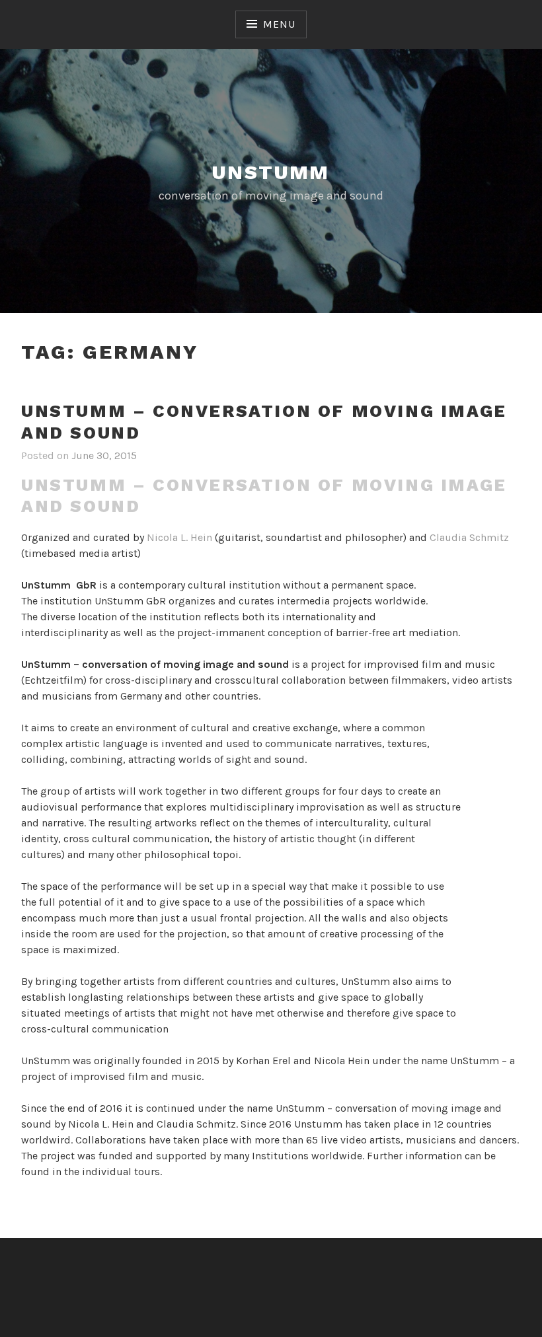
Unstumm (271, 172)
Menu (279, 24)
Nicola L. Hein (179, 537)
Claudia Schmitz (469, 537)
